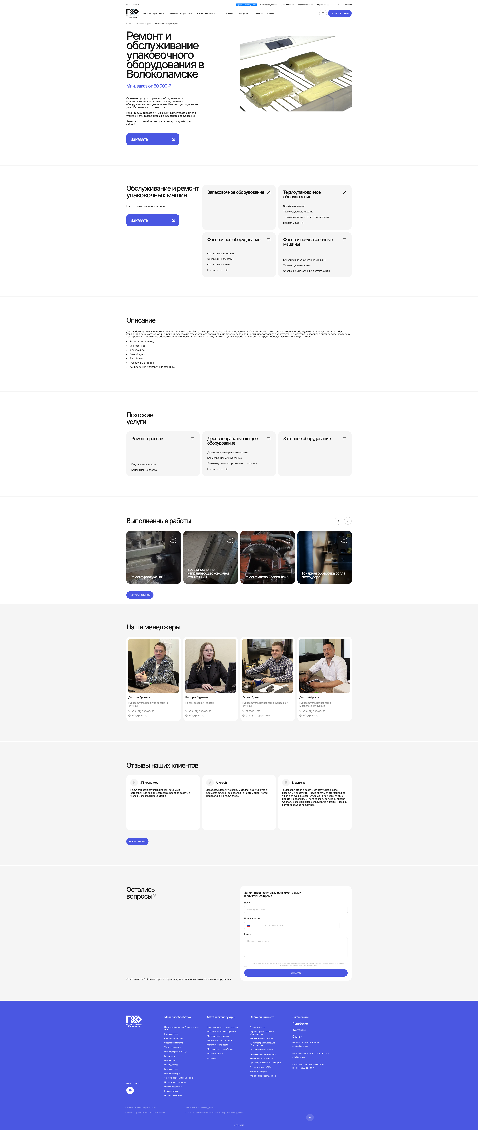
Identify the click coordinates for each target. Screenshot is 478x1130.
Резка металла (171, 1034)
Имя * (247, 903)
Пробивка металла (173, 1095)
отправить (296, 973)
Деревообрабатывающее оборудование (232, 441)
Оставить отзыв (137, 841)
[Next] (348, 521)
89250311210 (253, 711)
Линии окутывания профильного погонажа (232, 463)
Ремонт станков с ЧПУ (260, 1067)
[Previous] (338, 521)
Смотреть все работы (139, 595)
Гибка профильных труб (175, 1051)
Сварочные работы (173, 1038)
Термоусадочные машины (298, 211)
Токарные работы (172, 1047)
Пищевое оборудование (261, 1049)
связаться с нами (340, 13)
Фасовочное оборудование (233, 239)
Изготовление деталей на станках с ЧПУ (181, 1028)
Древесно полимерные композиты (227, 452)
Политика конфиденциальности (140, 1107)
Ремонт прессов (147, 438)
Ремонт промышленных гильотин (265, 1062)
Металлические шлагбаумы (220, 1049)
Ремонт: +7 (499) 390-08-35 (305, 1042)
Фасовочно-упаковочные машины (308, 242)
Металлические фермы (218, 1044)
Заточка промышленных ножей (179, 1078)
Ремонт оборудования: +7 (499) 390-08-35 (277, 5)
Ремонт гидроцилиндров (261, 1058)
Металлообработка (152, 13)
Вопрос (247, 934)
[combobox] (253, 925)
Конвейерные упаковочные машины (304, 259)
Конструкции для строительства (222, 1027)
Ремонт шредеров (258, 1071)
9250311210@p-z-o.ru (258, 715)
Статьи (270, 13)
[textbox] (247, 925)
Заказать (139, 139)
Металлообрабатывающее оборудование (262, 1043)
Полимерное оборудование (263, 1054)
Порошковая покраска (175, 1082)
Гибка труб (169, 1056)
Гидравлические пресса (145, 464)
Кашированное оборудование (224, 457)
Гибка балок (170, 1060)
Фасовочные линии (218, 264)
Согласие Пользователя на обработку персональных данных (214, 1112)
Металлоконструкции (180, 13)
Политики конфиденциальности (325, 963)
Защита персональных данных (199, 1107)
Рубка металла (171, 1091)
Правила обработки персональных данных (145, 1112)
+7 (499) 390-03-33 (143, 711)
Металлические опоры (218, 1036)
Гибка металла (171, 1069)
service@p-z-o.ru (300, 1046)
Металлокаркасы (215, 1053)
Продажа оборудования (246, 5)
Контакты (258, 13)
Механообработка (172, 1086)
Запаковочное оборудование (235, 192)
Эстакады (211, 1058)
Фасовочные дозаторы (220, 258)
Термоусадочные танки (296, 265)
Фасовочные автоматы (220, 253)
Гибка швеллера (172, 1073)
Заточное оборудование (307, 438)
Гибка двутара (171, 1064)
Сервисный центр (206, 13)
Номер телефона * (253, 918)
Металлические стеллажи (219, 1040)
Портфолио (243, 13)
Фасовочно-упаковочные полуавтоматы (306, 270)
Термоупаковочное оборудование (302, 194)
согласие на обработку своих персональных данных (273, 963)
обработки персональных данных (307, 965)
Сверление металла (173, 1042)
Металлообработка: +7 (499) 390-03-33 (313, 5)
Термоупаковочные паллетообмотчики (306, 217)
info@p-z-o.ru (139, 715)
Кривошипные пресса (144, 469)
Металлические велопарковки (221, 1031)
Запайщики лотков (294, 206)
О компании (227, 13)
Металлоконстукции (221, 1017)
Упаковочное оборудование (263, 1076)
